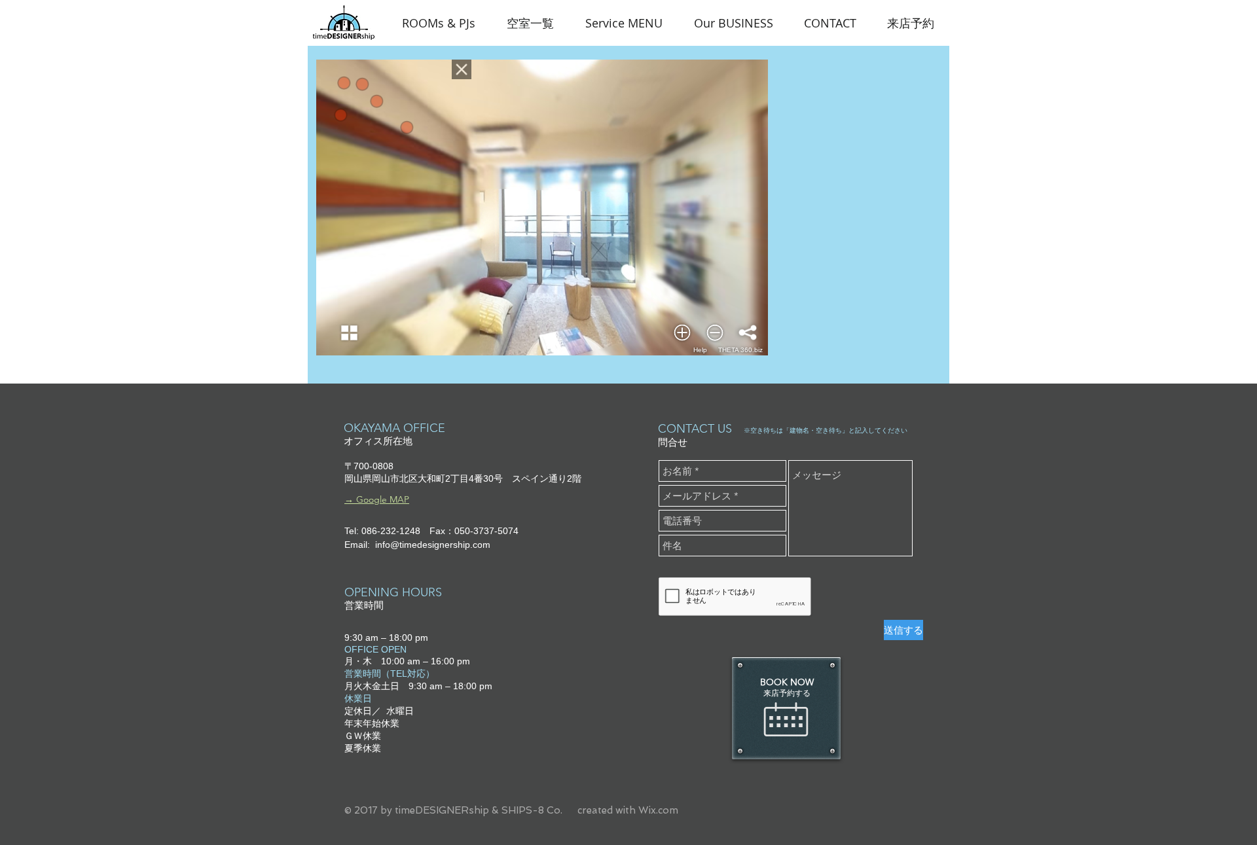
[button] (624, 23)
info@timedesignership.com (432, 544)
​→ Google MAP (376, 499)
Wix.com (658, 810)
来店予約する (787, 693)
